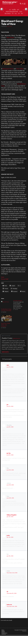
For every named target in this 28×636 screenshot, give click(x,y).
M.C (8, 365)
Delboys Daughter (12, 515)
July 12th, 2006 (10, 516)
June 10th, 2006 (10, 470)
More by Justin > (5, 352)
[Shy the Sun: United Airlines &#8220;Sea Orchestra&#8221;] (6, 318)
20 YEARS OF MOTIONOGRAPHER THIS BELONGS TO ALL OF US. (14, 11)
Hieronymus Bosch (7, 69)
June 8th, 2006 (10, 427)
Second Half (4, 279)
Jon (7, 404)
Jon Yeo (8, 453)
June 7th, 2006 (10, 367)
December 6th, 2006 (11, 593)
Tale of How (10, 37)
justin (8, 535)
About (2, 629)
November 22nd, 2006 (12, 572)
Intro (2, 277)
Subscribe (3, 633)
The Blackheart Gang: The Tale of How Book (6, 309)
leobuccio (9, 604)
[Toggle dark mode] (22, 3)
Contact (3, 631)
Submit (2, 630)
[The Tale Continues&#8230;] (19, 305)
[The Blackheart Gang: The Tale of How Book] (6, 304)
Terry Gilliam (20, 69)
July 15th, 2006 (10, 556)
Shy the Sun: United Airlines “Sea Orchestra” (5, 324)
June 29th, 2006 (10, 498)
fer (7, 591)
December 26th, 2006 (12, 606)
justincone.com (16, 338)
